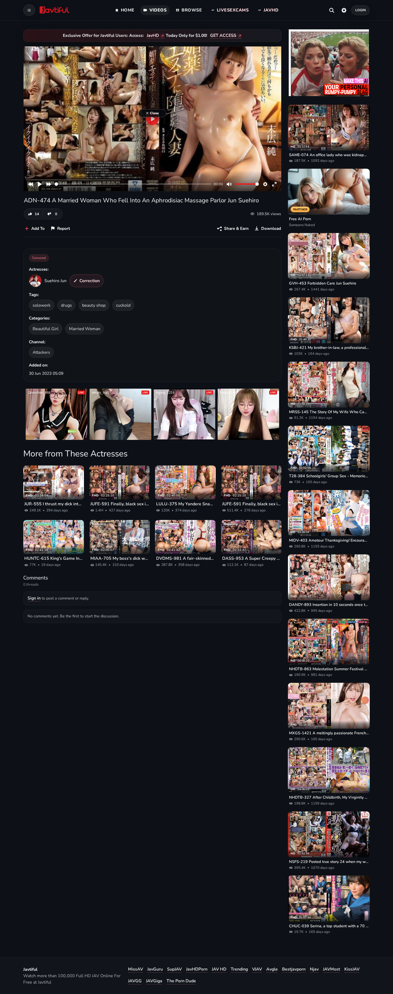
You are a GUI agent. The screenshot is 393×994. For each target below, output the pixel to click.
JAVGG (135, 981)
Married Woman (84, 329)
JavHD (153, 35)
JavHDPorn (196, 969)
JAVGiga (154, 981)
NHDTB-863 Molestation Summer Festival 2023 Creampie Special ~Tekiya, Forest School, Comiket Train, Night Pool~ (329, 669)
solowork (42, 305)
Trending (239, 969)
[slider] (133, 184)
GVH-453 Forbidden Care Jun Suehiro (322, 283)
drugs (66, 305)
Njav (314, 969)
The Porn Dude (181, 981)
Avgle (272, 969)
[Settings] (344, 10)
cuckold (123, 305)
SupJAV (174, 969)
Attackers (41, 352)
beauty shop (94, 305)
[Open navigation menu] (29, 10)
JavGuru (155, 969)
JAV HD (219, 969)
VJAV (257, 969)
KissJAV (352, 969)
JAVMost (331, 969)
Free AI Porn (300, 219)
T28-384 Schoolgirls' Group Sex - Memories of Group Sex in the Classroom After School (329, 476)
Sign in (34, 598)
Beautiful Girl (46, 329)
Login (360, 10)
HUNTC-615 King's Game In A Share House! (53, 558)
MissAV (135, 969)
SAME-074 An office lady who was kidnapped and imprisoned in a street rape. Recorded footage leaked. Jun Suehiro (329, 154)
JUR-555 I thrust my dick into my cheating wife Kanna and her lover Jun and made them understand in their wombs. (53, 504)
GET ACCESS (223, 35)
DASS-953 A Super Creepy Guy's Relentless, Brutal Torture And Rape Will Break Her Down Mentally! (251, 558)
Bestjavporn (294, 969)
